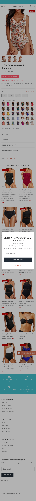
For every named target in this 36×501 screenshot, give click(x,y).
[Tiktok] (20, 265)
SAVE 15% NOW (18, 260)
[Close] (32, 234)
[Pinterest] (18, 265)
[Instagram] (15, 265)
